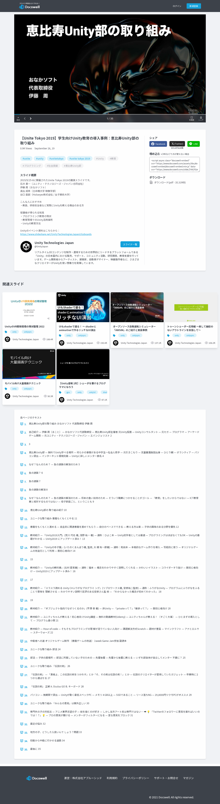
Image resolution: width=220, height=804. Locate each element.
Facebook (160, 143)
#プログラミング (32, 165)
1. (25, 424)
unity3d (92, 392)
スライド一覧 (130, 244)
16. (26, 568)
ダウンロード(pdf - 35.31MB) (170, 182)
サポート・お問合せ (166, 778)
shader (106, 392)
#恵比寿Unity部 (72, 165)
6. (25, 473)
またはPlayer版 (177, 147)
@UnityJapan (41, 246)
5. (25, 465)
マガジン (188, 778)
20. (26, 609)
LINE (195, 143)
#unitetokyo (56, 158)
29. (26, 695)
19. (26, 600)
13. (26, 536)
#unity (39, 158)
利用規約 (112, 778)
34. (26, 741)
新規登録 (194, 6)
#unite (26, 158)
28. (26, 687)
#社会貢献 (52, 165)
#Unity (100, 158)
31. (26, 712)
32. (26, 724)
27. (26, 675)
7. (25, 481)
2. (25, 432)
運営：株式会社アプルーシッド (83, 778)
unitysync (28, 331)
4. (25, 453)
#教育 (113, 158)
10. (26, 510)
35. (26, 749)
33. (26, 732)
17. (26, 580)
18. (26, 588)
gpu (68, 392)
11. (26, 519)
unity (14, 331)
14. (26, 548)
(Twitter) (178, 143)
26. (26, 666)
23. (26, 641)
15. (26, 560)
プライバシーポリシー (135, 778)
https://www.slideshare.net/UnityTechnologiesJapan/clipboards (56, 234)
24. (26, 650)
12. (26, 527)
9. (25, 498)
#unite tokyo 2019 (79, 158)
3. (25, 444)
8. (25, 490)
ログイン (177, 6)
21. (26, 617)
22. (26, 629)
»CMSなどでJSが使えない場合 (175, 153)
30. (26, 704)
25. (26, 658)
